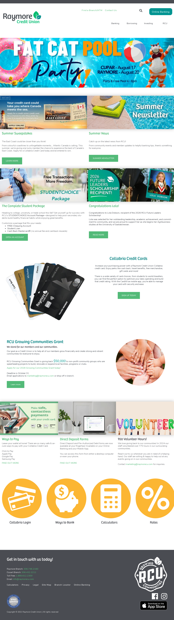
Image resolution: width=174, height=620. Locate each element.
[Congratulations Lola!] (130, 184)
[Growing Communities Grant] (140, 362)
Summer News (99, 133)
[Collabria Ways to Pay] (29, 418)
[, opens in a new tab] (87, 62)
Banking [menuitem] (115, 23)
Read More (96, 235)
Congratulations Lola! (104, 205)
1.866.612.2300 (24, 575)
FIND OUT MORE (10, 462)
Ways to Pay (10, 438)
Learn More (10, 161)
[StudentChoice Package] (43, 184)
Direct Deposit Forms (74, 438)
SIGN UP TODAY (127, 295)
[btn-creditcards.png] (22, 498)
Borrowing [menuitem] (132, 23)
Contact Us (111, 10)
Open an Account (15, 237)
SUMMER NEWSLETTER (101, 158)
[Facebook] (155, 596)
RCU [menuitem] (165, 23)
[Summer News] (130, 112)
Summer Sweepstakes (17, 133)
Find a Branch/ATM (92, 10)
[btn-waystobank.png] (66, 498)
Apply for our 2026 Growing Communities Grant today (33, 367)
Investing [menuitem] (148, 23)
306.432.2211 (29, 572)
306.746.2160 (31, 568)
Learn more (13, 384)
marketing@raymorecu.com (40, 375)
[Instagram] (164, 596)
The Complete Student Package (23, 205)
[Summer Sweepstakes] (43, 112)
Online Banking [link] (161, 11)
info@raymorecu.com (23, 579)
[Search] (140, 11)
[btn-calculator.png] (111, 498)
